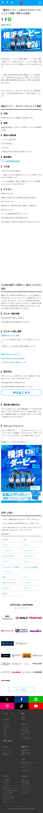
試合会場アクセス (26, 752)
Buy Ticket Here (26, 738)
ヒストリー (6, 784)
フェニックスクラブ (26, 788)
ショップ (2, 3)
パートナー (6, 561)
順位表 (23, 719)
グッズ (26, 545)
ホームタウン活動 (7, 792)
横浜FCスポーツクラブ (9, 788)
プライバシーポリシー (21, 806)
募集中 (5, 594)
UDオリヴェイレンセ (9, 582)
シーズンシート (29, 556)
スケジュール (6, 752)
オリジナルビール (26, 771)
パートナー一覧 (7, 795)
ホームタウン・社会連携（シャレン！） (11, 569)
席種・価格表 (25, 729)
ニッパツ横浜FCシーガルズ (10, 790)
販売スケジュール (26, 733)
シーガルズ (27, 582)
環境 (4, 577)
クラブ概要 (6, 779)
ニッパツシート (25, 736)
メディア (26, 561)
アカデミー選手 (25, 784)
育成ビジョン (25, 779)
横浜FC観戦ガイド (26, 750)
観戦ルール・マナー (26, 754)
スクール (26, 588)
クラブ (26, 577)
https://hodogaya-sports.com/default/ (13, 358)
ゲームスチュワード (8, 799)
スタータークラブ (8, 556)
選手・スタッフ (7, 750)
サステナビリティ (7, 786)
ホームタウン (6, 724)
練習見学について (7, 754)
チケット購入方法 (26, 731)
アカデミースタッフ (26, 786)
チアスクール (25, 792)
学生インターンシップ (8, 801)
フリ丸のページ (7, 781)
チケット (7, 3)
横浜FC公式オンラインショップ (29, 762)
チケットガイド (25, 727)
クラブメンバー (29, 550)
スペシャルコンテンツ (27, 769)
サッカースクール (26, 790)
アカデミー (6, 588)
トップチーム (7, 550)
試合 (25, 539)
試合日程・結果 (25, 781)
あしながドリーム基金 (8, 797)
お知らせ (5, 539)
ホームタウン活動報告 (31, 567)
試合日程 (24, 716)
